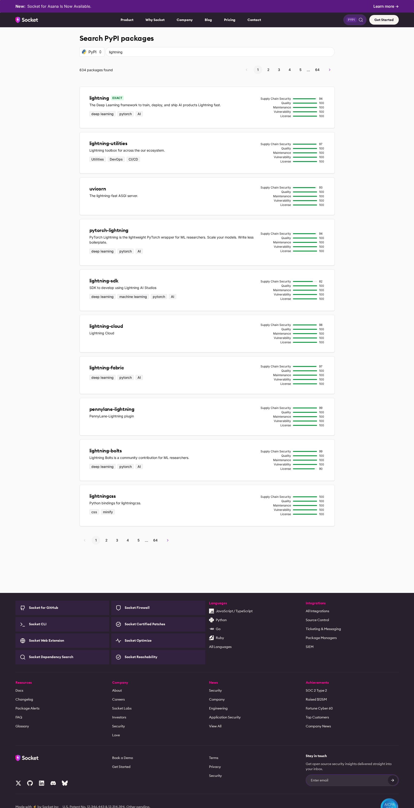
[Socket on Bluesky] (65, 783)
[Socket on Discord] (53, 783)
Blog (208, 20)
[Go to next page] (330, 69)
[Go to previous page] (246, 69)
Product (127, 20)
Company (185, 20)
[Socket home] (26, 19)
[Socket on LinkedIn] (41, 783)
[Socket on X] (18, 783)
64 (317, 70)
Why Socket (155, 20)
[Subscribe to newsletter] (393, 780)
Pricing (229, 20)
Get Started (384, 20)
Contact (254, 20)
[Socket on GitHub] (30, 783)
